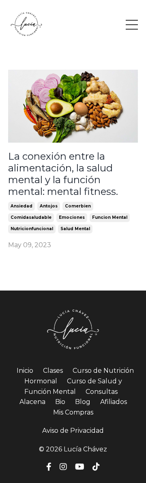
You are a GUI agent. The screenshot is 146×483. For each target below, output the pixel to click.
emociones (72, 217)
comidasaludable (31, 217)
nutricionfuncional (32, 228)
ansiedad (21, 206)
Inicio (25, 370)
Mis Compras (73, 412)
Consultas (102, 391)
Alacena (32, 402)
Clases (53, 370)
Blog (82, 402)
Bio (60, 402)
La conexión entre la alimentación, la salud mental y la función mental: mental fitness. (63, 174)
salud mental (75, 228)
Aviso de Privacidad (73, 430)
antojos (49, 206)
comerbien (78, 206)
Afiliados (113, 402)
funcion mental (109, 217)
